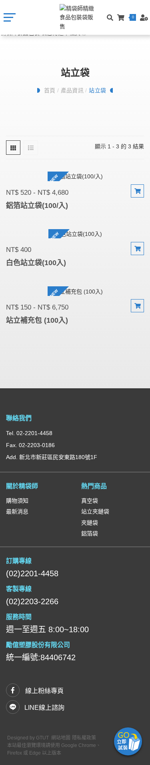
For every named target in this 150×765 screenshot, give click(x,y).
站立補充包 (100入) (37, 320)
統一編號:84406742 (41, 657)
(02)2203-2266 (32, 601)
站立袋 (97, 90)
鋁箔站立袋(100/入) (37, 206)
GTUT (42, 738)
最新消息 (17, 511)
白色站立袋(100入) (36, 263)
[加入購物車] (137, 191)
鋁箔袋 (89, 533)
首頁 (49, 90)
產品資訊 (72, 90)
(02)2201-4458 (32, 573)
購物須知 (17, 500)
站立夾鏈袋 (95, 511)
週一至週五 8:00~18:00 (47, 629)
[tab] (13, 147)
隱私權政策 (84, 738)
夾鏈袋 (89, 522)
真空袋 (89, 500)
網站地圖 (60, 738)
